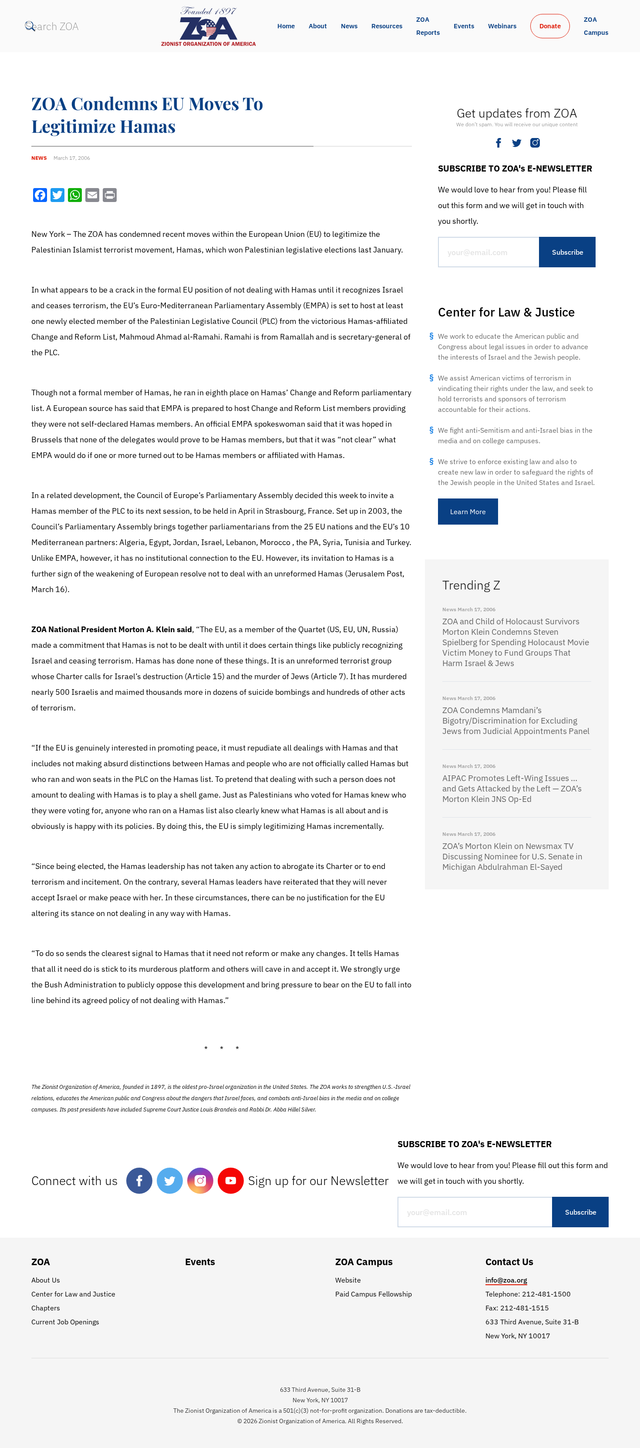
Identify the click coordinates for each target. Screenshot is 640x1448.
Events (464, 26)
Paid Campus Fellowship (373, 1294)
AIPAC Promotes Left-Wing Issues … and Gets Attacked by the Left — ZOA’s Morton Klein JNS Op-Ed (512, 788)
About (318, 26)
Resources (386, 26)
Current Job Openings (65, 1321)
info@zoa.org (506, 1280)
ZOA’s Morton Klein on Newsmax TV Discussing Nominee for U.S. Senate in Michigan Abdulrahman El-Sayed (512, 856)
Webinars (502, 26)
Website (348, 1280)
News (349, 26)
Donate (550, 26)
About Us (45, 1280)
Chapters (45, 1307)
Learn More (468, 511)
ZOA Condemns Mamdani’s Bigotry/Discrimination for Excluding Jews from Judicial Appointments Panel (515, 720)
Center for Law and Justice (73, 1294)
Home (286, 26)
